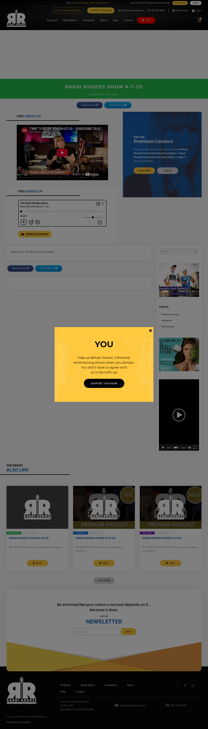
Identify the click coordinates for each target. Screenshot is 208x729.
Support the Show (104, 383)
